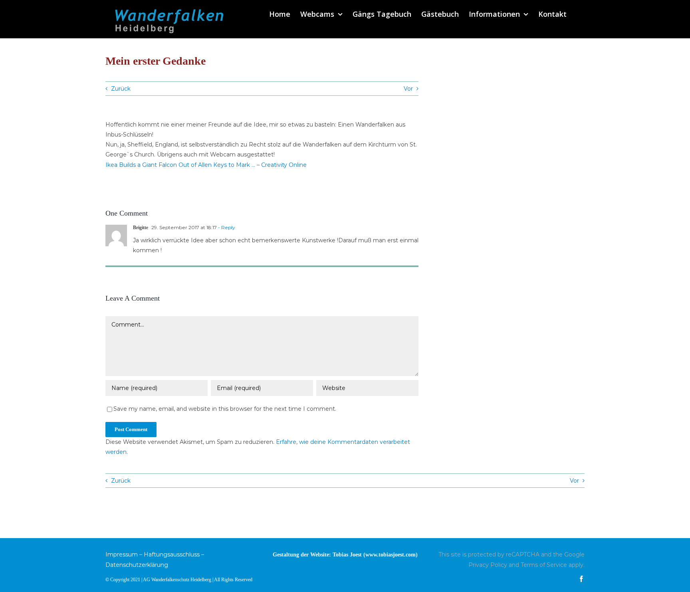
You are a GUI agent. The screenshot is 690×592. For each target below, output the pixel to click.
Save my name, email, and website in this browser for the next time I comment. (224, 408)
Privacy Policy (487, 564)
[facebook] (581, 579)
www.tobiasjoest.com (390, 555)
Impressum (121, 554)
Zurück (121, 88)
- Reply (226, 227)
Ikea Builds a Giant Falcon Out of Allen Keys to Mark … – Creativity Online (206, 164)
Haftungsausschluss (172, 554)
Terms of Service (544, 564)
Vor (408, 88)
